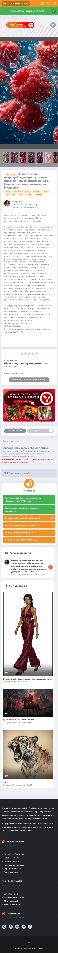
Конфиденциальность (14, 865)
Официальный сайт (12, 861)
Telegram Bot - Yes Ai (13, 332)
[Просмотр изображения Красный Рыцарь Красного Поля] (28, 703)
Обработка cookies (12, 868)
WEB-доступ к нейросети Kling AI (27, 11)
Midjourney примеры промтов (23, 363)
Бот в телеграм (11, 894)
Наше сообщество (12, 858)
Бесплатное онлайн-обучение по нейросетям (22, 509)
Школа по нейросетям (14, 897)
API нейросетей (11, 901)
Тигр (5, 782)
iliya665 (9, 723)
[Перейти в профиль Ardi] (7, 203)
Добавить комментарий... (18, 473)
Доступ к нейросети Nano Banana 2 (22, 518)
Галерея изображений (14, 854)
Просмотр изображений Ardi (25, 207)
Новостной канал (12, 904)
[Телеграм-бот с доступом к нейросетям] (29, 405)
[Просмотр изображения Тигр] (28, 754)
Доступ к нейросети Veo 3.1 (19, 532)
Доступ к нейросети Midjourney (21, 540)
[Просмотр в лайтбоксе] (29, 92)
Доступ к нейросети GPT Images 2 (22, 525)
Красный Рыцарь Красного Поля (19, 720)
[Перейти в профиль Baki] (7, 562)
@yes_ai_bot (42, 818)
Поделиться (16, 431)
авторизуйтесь (30, 454)
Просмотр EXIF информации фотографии (29, 380)
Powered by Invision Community (29, 948)
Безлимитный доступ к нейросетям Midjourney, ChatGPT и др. (23, 499)
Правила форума (11, 872)
